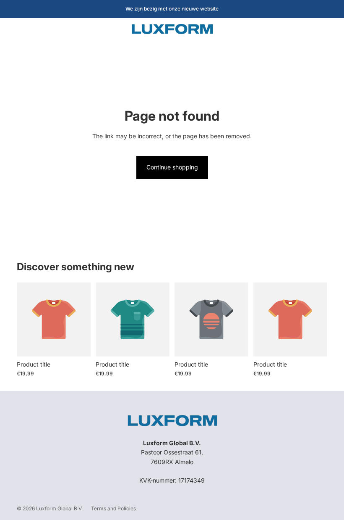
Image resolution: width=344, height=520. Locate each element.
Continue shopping (172, 167)
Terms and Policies (113, 508)
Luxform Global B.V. (59, 508)
